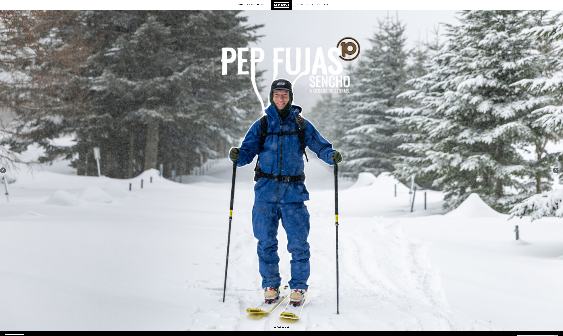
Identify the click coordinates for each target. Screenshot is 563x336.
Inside (261, 5)
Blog (300, 5)
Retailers (313, 5)
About (328, 5)
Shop (250, 5)
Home (240, 5)
